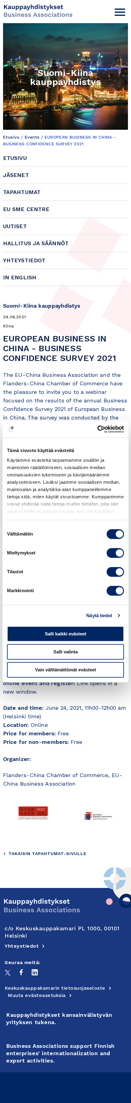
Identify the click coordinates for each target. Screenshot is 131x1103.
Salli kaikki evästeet (65, 633)
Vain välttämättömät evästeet (65, 669)
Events (32, 137)
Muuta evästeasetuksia (37, 995)
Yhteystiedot (24, 260)
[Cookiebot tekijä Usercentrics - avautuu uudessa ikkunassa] (97, 429)
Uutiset (15, 226)
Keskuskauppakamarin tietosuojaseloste (55, 988)
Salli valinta (65, 651)
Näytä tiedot (99, 615)
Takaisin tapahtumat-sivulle (48, 853)
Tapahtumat (22, 192)
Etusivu (11, 137)
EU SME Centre (26, 209)
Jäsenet (16, 175)
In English (19, 277)
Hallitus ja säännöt (36, 243)
